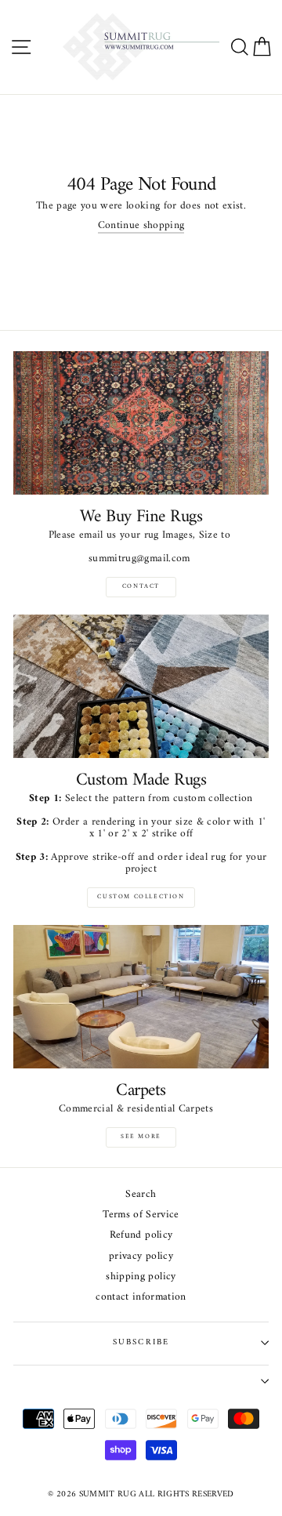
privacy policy (141, 1257)
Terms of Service (141, 1215)
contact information (141, 1298)
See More (141, 1136)
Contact (141, 586)
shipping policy (140, 1277)
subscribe (141, 1342)
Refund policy (141, 1236)
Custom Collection (140, 896)
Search (140, 1195)
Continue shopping (141, 227)
